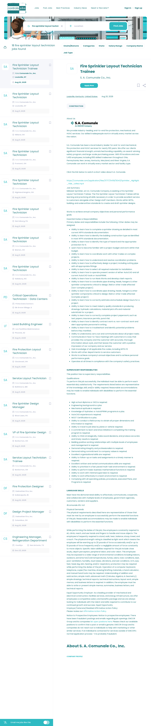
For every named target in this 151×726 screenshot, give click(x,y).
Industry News (80, 8)
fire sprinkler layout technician (42, 35)
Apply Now (89, 85)
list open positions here (101, 621)
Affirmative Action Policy (94, 611)
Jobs (36, 8)
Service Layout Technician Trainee (29, 459)
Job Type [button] (68, 52)
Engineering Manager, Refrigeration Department (30, 538)
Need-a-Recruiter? (100, 8)
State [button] (101, 46)
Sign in (127, 8)
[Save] (50, 65)
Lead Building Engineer (28, 324)
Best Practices (63, 8)
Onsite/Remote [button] (71, 46)
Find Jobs (118, 26)
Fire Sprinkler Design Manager (26, 405)
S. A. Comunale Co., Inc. (95, 77)
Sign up (138, 8)
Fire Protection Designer (28, 486)
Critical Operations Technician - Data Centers (30, 297)
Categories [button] (88, 46)
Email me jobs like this (21, 722)
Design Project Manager (28, 512)
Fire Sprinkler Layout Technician (26, 95)
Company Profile (75, 656)
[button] (144, 86)
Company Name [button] (134, 46)
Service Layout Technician (29, 378)
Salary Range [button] (115, 46)
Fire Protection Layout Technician (27, 351)
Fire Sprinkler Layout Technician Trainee (26, 66)
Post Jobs (47, 8)
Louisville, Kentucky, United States (82, 96)
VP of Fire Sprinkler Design (29, 432)
